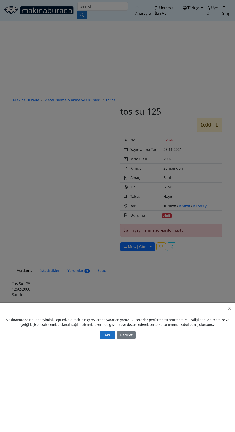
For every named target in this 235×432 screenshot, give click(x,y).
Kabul (107, 335)
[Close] (229, 308)
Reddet (126, 335)
